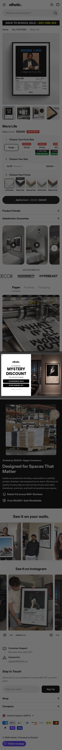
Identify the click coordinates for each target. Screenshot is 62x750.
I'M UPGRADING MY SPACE (16, 381)
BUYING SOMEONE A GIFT (16, 385)
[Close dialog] (2, 355)
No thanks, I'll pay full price (16, 389)
